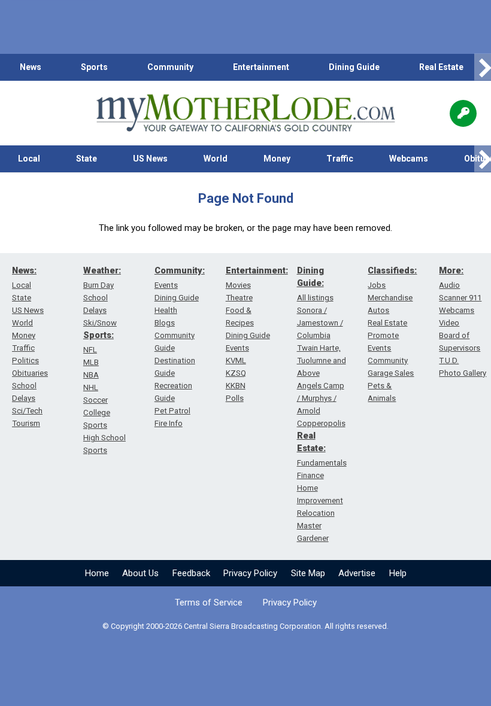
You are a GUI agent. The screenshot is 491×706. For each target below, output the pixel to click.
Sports (94, 67)
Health (165, 310)
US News (150, 158)
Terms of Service (209, 602)
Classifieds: (392, 270)
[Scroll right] (482, 67)
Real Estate (441, 67)
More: (451, 270)
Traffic (339, 158)
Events (166, 285)
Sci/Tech (27, 410)
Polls (235, 398)
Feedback (191, 573)
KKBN (236, 385)
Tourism (26, 423)
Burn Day (98, 285)
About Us (140, 573)
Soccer (95, 399)
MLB (91, 362)
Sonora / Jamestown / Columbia (320, 323)
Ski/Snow (100, 322)
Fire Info (168, 423)
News (30, 67)
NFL (90, 349)
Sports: (98, 335)
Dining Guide (354, 67)
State (86, 158)
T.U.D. (449, 360)
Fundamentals (322, 462)
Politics (25, 360)
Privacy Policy (250, 573)
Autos (378, 310)
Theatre (239, 297)
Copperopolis (321, 423)
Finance (310, 475)
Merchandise (390, 297)
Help (398, 573)
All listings (315, 297)
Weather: (102, 270)
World (216, 158)
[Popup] (463, 113)
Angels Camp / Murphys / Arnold (320, 398)
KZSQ (236, 373)
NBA (91, 374)
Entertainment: (257, 270)
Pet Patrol (172, 410)
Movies (238, 285)
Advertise (356, 573)
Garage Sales (391, 373)
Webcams (408, 158)
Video (449, 322)
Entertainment (261, 67)
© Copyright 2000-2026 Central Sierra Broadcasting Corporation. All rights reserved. (245, 626)
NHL (90, 387)
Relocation (316, 513)
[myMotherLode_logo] (245, 113)
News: (24, 270)
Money (276, 158)
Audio (449, 285)
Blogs (164, 322)
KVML (236, 360)
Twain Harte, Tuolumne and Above (321, 360)
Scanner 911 (460, 297)
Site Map (308, 573)
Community (170, 67)
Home (97, 573)
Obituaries (30, 373)
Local (29, 158)
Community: (179, 270)
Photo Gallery (462, 373)
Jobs (377, 285)
